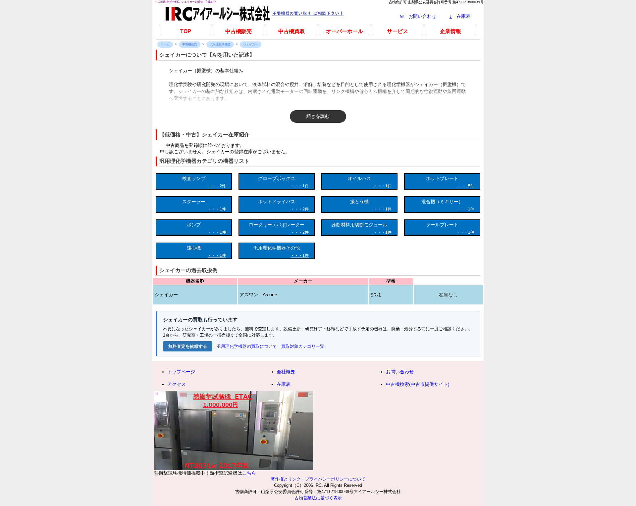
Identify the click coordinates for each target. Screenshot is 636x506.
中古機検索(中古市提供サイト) (418, 384)
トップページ (181, 371)
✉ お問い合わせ (418, 16)
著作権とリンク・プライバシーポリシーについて (318, 479)
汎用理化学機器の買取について (247, 346)
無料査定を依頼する (187, 346)
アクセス (176, 384)
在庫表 (460, 16)
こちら (249, 473)
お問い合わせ (400, 371)
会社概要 (286, 371)
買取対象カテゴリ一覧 (302, 346)
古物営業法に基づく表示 (318, 498)
